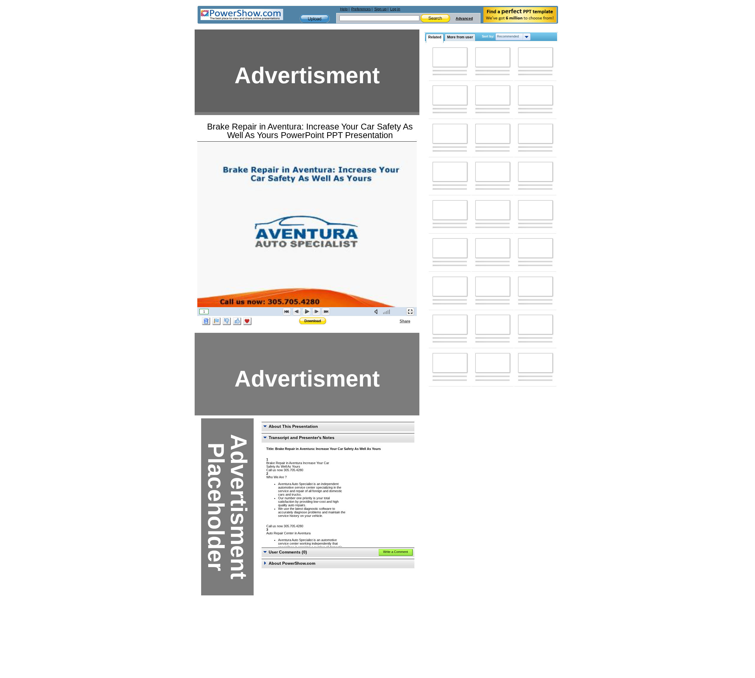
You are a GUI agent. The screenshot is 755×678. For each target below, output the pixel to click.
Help (344, 9)
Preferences (361, 9)
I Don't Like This (227, 321)
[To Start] (287, 311)
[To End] (325, 311)
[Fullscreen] (410, 311)
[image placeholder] (450, 57)
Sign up (380, 9)
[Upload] (315, 18)
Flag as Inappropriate (216, 321)
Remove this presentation (206, 321)
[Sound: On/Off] (377, 311)
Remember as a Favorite (247, 321)
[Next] (316, 311)
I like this (237, 321)
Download (312, 321)
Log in (395, 9)
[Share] (396, 321)
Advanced (464, 19)
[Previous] (296, 311)
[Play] (306, 311)
